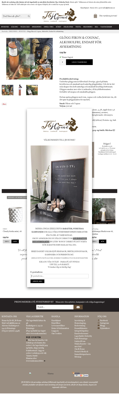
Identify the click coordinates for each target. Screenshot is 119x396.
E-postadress (36, 272)
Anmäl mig (37, 281)
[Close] (92, 109)
